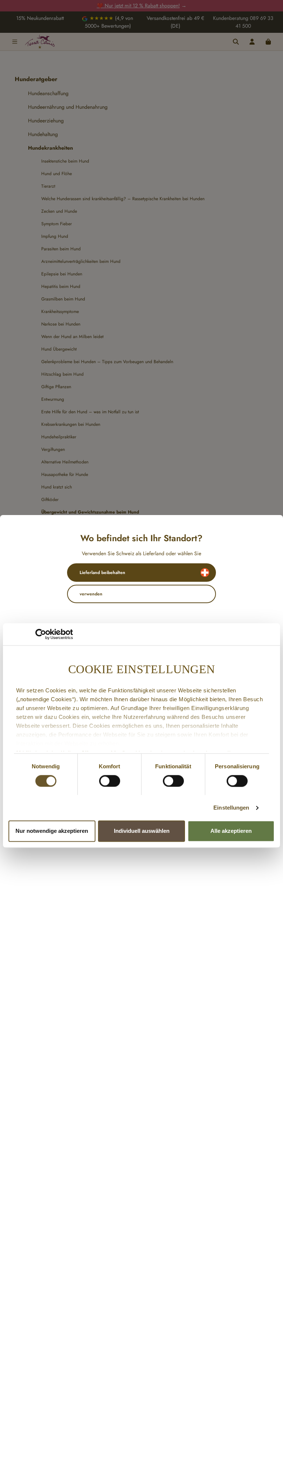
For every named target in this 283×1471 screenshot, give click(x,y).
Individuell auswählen (142, 831)
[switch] (109, 781)
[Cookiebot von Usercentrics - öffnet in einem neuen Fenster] (40, 634)
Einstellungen (231, 807)
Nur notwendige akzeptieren (51, 831)
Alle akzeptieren (231, 831)
